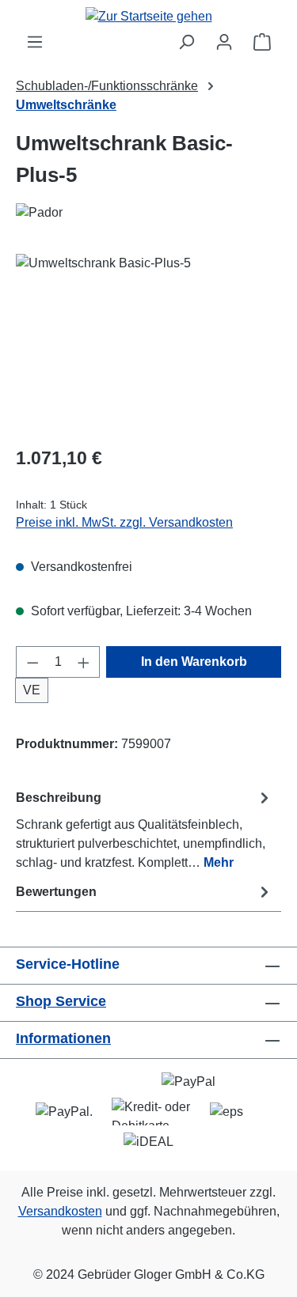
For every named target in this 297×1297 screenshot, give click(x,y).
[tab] (144, 829)
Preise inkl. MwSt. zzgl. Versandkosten (124, 522)
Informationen (63, 1038)
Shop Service (61, 1001)
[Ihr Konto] (224, 42)
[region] (148, 343)
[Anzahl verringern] (32, 662)
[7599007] (148, 343)
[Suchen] (186, 42)
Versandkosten (60, 1211)
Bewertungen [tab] (56, 891)
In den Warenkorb (194, 661)
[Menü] (35, 42)
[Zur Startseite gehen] (148, 16)
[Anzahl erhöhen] (84, 662)
